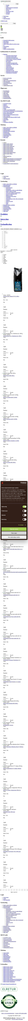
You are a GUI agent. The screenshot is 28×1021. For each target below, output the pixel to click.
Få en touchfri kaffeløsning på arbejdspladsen (13, 111)
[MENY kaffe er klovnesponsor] (8, 984)
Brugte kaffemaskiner (8, 113)
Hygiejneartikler (6, 97)
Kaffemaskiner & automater (12, 7)
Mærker (5, 104)
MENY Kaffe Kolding (8, 150)
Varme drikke (6, 92)
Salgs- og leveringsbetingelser (9, 80)
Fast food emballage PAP (11, 193)
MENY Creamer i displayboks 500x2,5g (12, 790)
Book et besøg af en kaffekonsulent (10, 114)
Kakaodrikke (6, 46)
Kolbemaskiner (9, 60)
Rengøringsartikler (7, 98)
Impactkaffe (5, 119)
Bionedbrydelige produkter (9, 131)
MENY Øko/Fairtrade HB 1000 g (10, 703)
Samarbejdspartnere (7, 83)
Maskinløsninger (6, 128)
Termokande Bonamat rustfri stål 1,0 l (11, 595)
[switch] (24, 511)
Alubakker (8, 197)
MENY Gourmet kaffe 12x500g (10, 397)
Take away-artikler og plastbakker (13, 192)
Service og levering (7, 78)
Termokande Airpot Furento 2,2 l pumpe (12, 681)
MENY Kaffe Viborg (7, 153)
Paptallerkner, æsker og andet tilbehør (14, 190)
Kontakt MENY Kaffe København (10, 163)
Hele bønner (6, 41)
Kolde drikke (6, 94)
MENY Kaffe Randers (8, 151)
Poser (7, 202)
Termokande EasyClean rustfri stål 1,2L (11, 638)
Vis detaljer (21, 525)
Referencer (5, 106)
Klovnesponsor (6, 107)
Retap (4, 120)
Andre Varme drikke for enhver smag (11, 44)
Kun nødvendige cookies (14, 537)
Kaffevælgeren (6, 946)
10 (4, 245)
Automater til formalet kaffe (12, 58)
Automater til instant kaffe (11, 63)
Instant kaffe (6, 42)
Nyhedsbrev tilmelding (8, 122)
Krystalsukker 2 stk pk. (8, 725)
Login (4, 17)
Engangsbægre (9, 187)
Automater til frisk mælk (11, 56)
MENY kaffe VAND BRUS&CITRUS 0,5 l (12, 549)
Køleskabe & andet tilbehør (12, 71)
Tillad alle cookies (14, 529)
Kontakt (7, 13)
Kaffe (7, 6)
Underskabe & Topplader (11, 72)
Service (7, 10)
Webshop (8, 12)
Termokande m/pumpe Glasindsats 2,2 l (11, 660)
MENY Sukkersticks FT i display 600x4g (12, 768)
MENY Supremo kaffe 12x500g (10, 419)
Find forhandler (6, 18)
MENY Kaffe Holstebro (8, 148)
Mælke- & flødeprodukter (8, 49)
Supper (4, 47)
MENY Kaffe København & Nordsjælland (12, 158)
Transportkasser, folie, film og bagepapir (14, 198)
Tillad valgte (14, 533)
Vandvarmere (9, 66)
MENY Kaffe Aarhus (8, 145)
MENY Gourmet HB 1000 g (9, 462)
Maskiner (5, 54)
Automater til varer (10, 70)
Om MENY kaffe (10, 11)
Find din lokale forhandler (17, 1019)
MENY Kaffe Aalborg (8, 143)
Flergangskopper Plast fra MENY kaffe (11, 117)
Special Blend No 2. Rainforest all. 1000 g (12, 336)
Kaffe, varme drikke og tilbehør (10, 127)
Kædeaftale (5, 79)
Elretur (4, 108)
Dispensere (8, 189)
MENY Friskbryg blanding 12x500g (11, 440)
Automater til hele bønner (11, 55)
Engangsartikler (6, 130)
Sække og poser (9, 201)
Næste (5, 246)
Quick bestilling (6, 116)
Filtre (7, 203)
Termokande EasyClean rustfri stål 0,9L (11, 616)
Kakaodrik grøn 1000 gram (9, 811)
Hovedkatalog (6, 90)
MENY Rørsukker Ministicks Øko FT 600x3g (13, 746)
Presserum (5, 84)
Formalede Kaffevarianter (8, 40)
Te (3, 45)
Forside (7, 5)
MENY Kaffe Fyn (7, 156)
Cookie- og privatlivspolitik (9, 109)
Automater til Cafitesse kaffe (12, 64)
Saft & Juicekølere (10, 67)
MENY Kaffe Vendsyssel (8, 146)
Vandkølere (8, 65)
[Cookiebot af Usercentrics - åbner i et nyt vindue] (20, 483)
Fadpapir (8, 200)
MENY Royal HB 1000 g (8, 375)
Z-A (21, 229)
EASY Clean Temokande (8, 112)
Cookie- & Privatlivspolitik (21, 1013)
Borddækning (6, 95)
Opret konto (5, 16)
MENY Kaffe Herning (8, 147)
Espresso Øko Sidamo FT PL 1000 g (11, 296)
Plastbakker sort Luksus (11, 196)
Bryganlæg (8, 61)
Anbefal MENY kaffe (8, 85)
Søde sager (5, 93)
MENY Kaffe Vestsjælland (9, 161)
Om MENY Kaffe (7, 103)
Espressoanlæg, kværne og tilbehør (13, 59)
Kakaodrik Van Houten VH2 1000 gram (12, 851)
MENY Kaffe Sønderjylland (9, 152)
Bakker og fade (9, 195)
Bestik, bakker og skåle (11, 191)
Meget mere (8, 8)
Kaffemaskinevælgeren (8, 947)
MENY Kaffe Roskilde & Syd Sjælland (11, 160)
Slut (5, 247)
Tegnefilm (5, 118)
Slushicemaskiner (9, 69)
